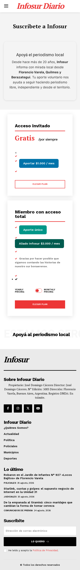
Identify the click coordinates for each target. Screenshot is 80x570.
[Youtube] (38, 408)
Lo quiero (38, 541)
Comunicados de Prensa (18, 510)
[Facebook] (8, 408)
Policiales (10, 483)
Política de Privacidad (45, 550)
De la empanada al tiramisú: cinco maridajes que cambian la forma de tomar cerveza (38, 504)
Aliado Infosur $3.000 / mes (39, 243)
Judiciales (10, 496)
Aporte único (33, 229)
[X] (28, 408)
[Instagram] (18, 408)
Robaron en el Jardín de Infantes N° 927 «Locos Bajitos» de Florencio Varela (38, 476)
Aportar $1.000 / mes (39, 163)
